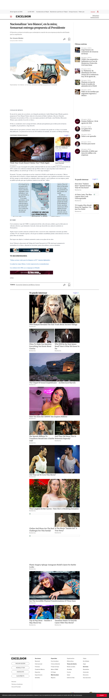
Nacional (37, 661)
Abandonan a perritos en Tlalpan (59, 11)
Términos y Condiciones (17, 684)
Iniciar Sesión (20, 663)
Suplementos (70, 658)
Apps (84, 664)
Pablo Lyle (82, 11)
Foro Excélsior (55, 661)
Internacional (38, 664)
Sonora (37, 285)
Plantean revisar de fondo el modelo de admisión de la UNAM (89, 84)
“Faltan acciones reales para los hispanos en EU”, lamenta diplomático (30, 260)
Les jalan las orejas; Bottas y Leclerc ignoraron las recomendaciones (29, 264)
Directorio (13, 681)
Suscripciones (87, 677)
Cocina (69, 672)
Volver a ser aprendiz (88, 136)
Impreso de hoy (95, 17)
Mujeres (53, 677)
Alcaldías (69, 669)
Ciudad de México (40, 669)
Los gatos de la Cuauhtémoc (86, 130)
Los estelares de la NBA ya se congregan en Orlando (25, 268)
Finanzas (37, 666)
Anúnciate (93, 11)
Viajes (84, 658)
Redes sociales (71, 666)
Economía (19, 285)
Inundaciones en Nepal (42, 11)
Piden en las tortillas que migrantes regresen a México (90, 93)
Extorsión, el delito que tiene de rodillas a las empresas (89, 153)
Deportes (37, 672)
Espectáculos (38, 675)
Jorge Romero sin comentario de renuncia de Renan (89, 52)
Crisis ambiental (55, 664)
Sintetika (37, 677)
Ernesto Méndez (18, 38)
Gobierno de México (29, 285)
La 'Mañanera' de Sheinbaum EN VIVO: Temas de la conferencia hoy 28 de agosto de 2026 (89, 74)
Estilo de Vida (70, 677)
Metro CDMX (54, 669)
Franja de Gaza (55, 666)
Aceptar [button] (102, 695)
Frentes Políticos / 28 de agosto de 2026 (89, 122)
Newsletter (20, 667)
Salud (68, 675)
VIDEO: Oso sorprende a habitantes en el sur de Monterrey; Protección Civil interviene (89, 62)
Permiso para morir (88, 144)
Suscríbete (20, 676)
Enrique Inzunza (73, 11)
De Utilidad (86, 661)
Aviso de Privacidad (16, 686)
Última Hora (95, 15)
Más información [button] (77, 695)
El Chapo (53, 672)
